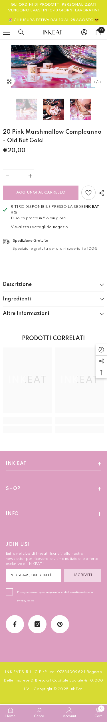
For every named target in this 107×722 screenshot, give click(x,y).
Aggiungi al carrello (40, 192)
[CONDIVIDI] (100, 193)
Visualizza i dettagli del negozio (39, 227)
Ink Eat (75, 689)
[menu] (6, 32)
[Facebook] (15, 624)
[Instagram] (37, 624)
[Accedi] (84, 32)
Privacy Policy (25, 600)
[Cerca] (21, 32)
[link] (27, 420)
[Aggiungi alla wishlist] (88, 193)
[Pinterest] (60, 624)
